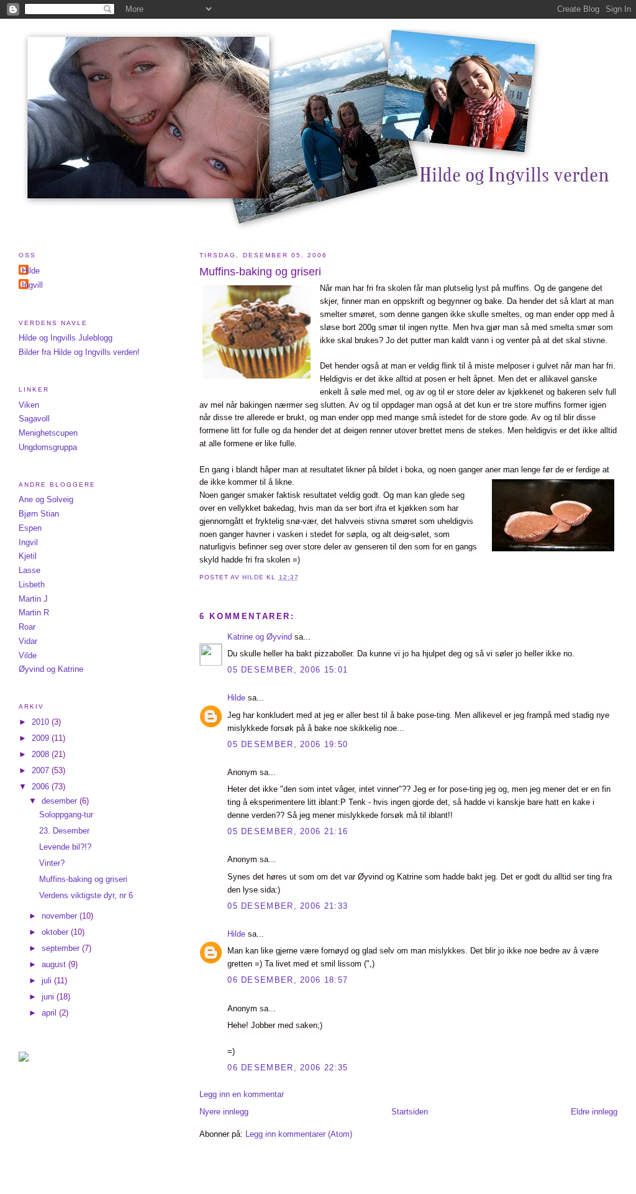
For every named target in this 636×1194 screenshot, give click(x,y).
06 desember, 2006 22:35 (287, 1067)
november (61, 916)
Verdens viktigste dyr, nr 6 (86, 895)
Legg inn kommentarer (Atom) (298, 1134)
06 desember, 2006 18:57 (287, 980)
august (55, 964)
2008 (42, 754)
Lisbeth (32, 584)
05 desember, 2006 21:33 (287, 906)
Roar (27, 626)
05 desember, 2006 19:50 (287, 744)
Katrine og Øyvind (259, 636)
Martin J (33, 599)
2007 (42, 770)
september (62, 948)
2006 (42, 786)
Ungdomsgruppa (48, 447)
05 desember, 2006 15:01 (287, 669)
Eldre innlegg (594, 1111)
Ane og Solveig (46, 499)
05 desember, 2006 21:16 (287, 831)
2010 (42, 722)
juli (48, 980)
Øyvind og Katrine (51, 669)
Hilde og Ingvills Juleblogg (65, 337)
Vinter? (52, 863)
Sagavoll (34, 418)
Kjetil (28, 556)
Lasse (29, 570)
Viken (29, 405)
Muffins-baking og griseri (83, 879)
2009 (42, 738)
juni (49, 996)
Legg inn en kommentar (241, 1094)
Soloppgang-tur (66, 814)
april (50, 1012)
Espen (30, 528)
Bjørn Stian (39, 513)
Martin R (34, 612)
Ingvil (28, 542)
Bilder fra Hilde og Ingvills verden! (79, 352)
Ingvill (32, 285)
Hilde (236, 697)
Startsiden (409, 1111)
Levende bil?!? (65, 847)
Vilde (28, 655)
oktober (56, 932)
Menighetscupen (48, 433)
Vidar (28, 641)
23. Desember (64, 830)
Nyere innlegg (223, 1111)
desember (61, 801)
